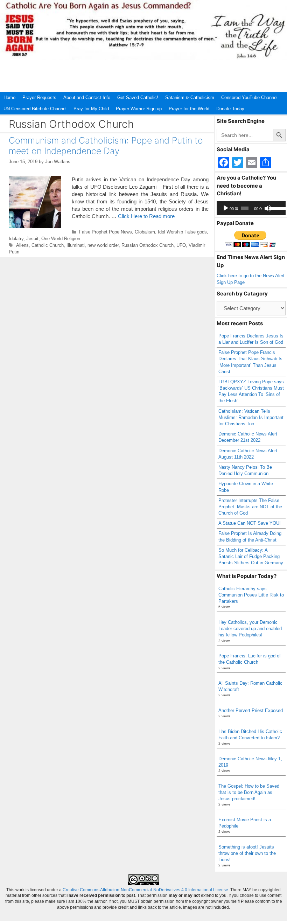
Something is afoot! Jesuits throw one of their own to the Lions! (247, 853)
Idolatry (16, 238)
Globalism (145, 232)
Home (9, 97)
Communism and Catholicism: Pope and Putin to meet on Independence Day (106, 145)
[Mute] (267, 208)
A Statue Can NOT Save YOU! (249, 523)
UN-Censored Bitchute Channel (35, 108)
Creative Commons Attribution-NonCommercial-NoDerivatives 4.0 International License (145, 889)
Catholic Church (47, 245)
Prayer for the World (189, 108)
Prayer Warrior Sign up (139, 108)
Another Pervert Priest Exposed (250, 710)
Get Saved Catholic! (137, 97)
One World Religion (60, 238)
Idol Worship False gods (182, 232)
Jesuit (32, 238)
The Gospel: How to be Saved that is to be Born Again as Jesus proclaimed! (248, 792)
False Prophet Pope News (105, 232)
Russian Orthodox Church (147, 245)
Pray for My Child (91, 108)
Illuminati (75, 245)
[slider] (276, 207)
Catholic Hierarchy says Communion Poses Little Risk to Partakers (251, 595)
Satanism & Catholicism (189, 97)
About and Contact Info (86, 97)
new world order (103, 245)
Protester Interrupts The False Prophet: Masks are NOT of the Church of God (250, 507)
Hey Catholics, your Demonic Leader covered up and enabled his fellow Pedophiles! (250, 628)
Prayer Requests (39, 97)
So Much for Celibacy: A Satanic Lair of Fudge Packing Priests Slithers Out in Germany (250, 556)
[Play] (225, 208)
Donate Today (230, 108)
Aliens (22, 245)
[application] (251, 208)
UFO (181, 245)
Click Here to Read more (146, 216)
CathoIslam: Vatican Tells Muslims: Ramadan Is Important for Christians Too (251, 417)
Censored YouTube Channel (249, 97)
